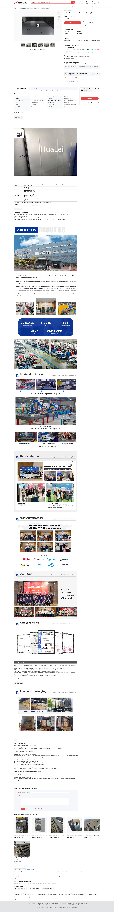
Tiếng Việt (84, 904)
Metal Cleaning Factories (29, 894)
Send (23, 808)
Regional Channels (71, 903)
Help (78, 6)
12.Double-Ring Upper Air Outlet (84, 876)
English (29, 904)
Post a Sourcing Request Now (47, 808)
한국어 (67, 904)
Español (33, 904)
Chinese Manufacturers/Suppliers (43, 903)
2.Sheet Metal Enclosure (40, 871)
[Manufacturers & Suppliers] (20, 2)
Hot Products (28, 903)
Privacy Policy (74, 907)
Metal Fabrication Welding (91, 894)
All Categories (18, 6)
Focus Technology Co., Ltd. (49, 907)
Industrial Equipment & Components (23, 8)
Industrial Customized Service (35, 8)
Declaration (69, 907)
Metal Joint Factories (41, 894)
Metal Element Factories (51, 894)
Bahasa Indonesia (90, 904)
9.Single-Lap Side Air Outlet (19, 876)
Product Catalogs (31, 869)
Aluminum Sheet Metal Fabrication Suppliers (23, 897)
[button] (74, 91)
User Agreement (63, 907)
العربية (63, 904)
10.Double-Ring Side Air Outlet (41, 876)
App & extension (85, 6)
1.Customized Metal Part (18, 871)
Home (15, 8)
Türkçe (80, 904)
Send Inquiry (72, 22)
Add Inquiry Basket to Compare (38, 49)
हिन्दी (73, 904)
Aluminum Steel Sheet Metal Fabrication (41, 897)
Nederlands (59, 904)
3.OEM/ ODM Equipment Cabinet (63, 871)
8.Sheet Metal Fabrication (83, 873)
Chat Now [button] (92, 22)
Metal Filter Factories (19, 894)
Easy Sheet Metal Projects (34, 888)
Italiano (51, 904)
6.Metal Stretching (39, 873)
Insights (87, 903)
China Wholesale (52, 903)
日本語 (70, 904)
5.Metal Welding (17, 873)
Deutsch (55, 904)
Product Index (77, 903)
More (15, 899)
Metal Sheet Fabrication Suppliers (65, 894)
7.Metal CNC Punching (61, 873)
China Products (33, 903)
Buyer (72, 6)
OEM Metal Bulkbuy (54, 897)
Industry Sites (64, 903)
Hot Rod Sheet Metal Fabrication (21, 888)
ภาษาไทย (76, 904)
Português (37, 904)
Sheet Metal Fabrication (45, 8)
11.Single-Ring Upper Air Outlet (62, 876)
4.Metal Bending (81, 871)
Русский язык (46, 904)
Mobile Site (82, 903)
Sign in (98, 3)
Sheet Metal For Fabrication (78, 894)
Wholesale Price (58, 903)
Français (41, 904)
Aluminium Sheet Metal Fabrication (48, 888)
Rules (99, 6)
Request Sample (85, 25)
